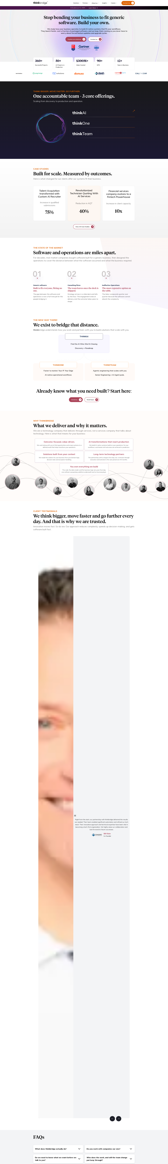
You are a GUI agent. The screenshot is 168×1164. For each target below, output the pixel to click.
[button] (76, 3)
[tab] (103, 112)
